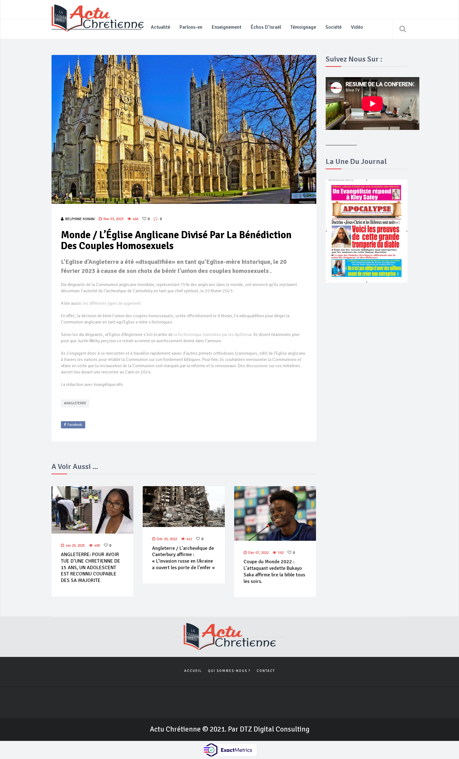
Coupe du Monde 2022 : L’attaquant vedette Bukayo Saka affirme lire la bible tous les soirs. (274, 571)
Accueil (193, 671)
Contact (266, 671)
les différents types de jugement (112, 303)
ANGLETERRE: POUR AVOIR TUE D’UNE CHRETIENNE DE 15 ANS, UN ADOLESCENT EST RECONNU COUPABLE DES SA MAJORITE (90, 567)
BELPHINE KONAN (80, 219)
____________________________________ (96, 27)
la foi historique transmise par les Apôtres (211, 334)
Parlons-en (191, 27)
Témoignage (303, 27)
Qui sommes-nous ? (229, 671)
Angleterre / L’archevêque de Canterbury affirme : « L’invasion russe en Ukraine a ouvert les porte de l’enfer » (183, 558)
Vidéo (357, 27)
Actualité (160, 27)
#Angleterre (75, 403)
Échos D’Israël (266, 27)
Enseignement (226, 27)
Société (333, 27)
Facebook (74, 425)
